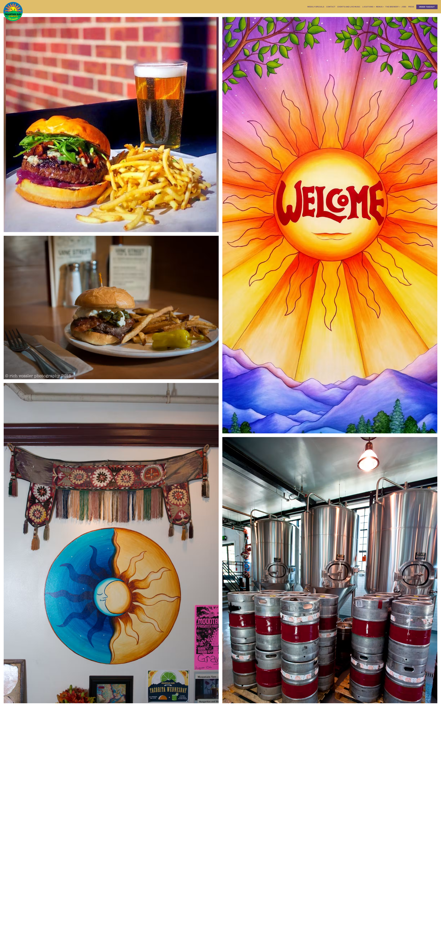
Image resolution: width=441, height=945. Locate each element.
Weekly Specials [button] (315, 7)
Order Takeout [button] (427, 7)
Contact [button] (330, 7)
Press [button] (411, 7)
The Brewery (392, 7)
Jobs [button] (403, 7)
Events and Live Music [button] (349, 7)
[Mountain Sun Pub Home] (14, 11)
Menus (379, 7)
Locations (368, 7)
